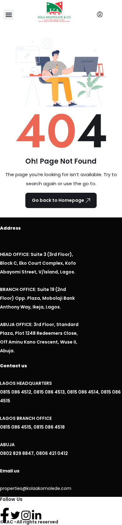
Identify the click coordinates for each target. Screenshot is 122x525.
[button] (8, 14)
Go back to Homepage (58, 200)
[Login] (101, 15)
